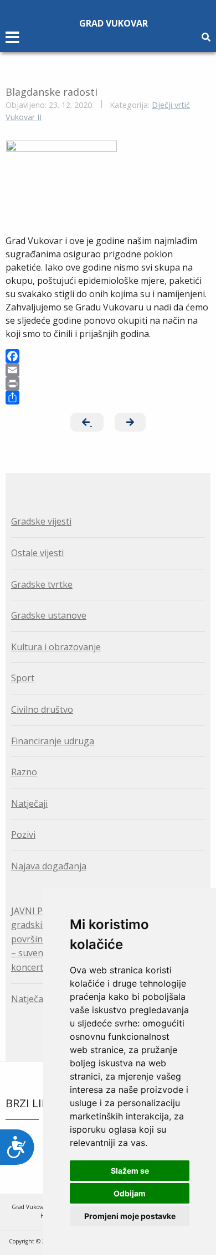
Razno (24, 772)
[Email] (108, 370)
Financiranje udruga (52, 741)
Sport (22, 678)
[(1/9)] (61, 182)
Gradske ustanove (48, 615)
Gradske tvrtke (42, 584)
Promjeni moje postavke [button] (130, 1216)
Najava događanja (48, 866)
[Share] (108, 397)
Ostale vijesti (37, 553)
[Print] (108, 384)
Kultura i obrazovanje (56, 647)
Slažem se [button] (130, 1170)
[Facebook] (108, 356)
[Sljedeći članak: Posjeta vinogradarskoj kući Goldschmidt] (130, 422)
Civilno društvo (42, 709)
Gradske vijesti (41, 521)
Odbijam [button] (130, 1193)
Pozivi (23, 834)
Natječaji (29, 803)
